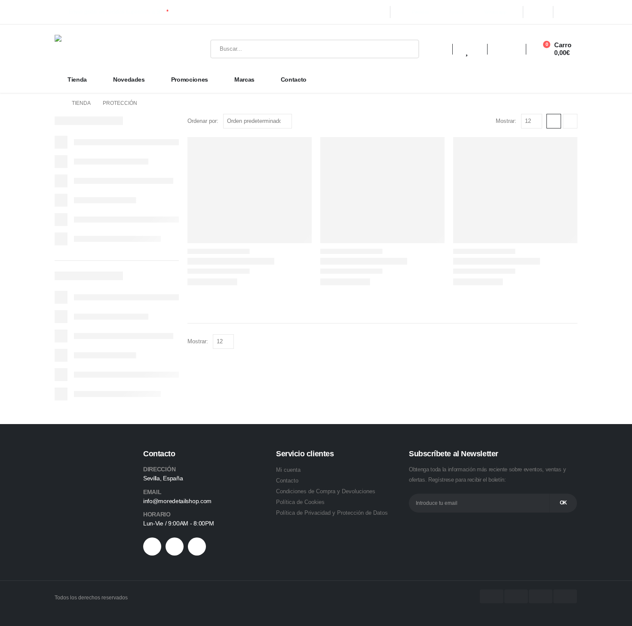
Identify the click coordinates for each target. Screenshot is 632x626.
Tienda (77, 79)
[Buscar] (406, 49)
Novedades (129, 79)
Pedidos (421, 12)
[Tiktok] (175, 546)
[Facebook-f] (152, 546)
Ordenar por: (202, 121)
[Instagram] (568, 12)
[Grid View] (553, 121)
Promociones (189, 79)
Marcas (244, 79)
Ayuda (456, 12)
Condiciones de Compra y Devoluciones (325, 491)
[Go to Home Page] (57, 103)
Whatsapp (495, 12)
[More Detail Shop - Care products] (115, 49)
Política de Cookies (300, 502)
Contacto (294, 79)
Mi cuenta (288, 470)
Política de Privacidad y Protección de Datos (332, 513)
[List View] (570, 121)
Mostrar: (506, 121)
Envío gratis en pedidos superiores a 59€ (119, 12)
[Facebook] (537, 12)
